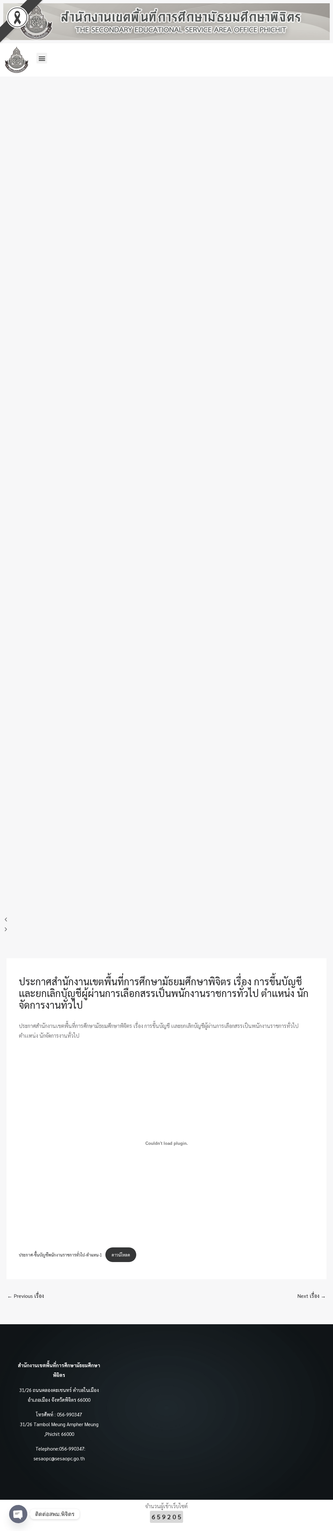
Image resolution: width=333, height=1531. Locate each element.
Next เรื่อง (311, 1295)
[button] (41, 58)
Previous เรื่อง (25, 1295)
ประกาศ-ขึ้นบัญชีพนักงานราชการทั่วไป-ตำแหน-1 (60, 1254)
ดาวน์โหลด (121, 1254)
